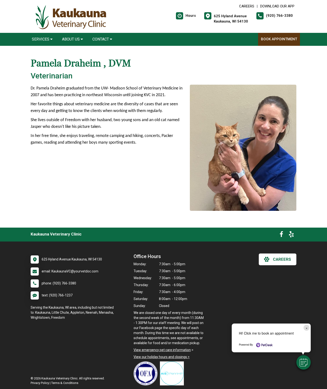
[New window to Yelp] (291, 235)
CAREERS (246, 6)
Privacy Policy (40, 383)
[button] (303, 362)
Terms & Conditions (64, 383)
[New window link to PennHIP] (173, 373)
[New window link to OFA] (147, 373)
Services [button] (41, 39)
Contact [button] (101, 39)
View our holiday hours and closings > (162, 357)
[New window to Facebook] (281, 235)
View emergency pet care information (162, 350)
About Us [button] (71, 39)
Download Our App (277, 6)
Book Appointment (279, 39)
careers (282, 259)
